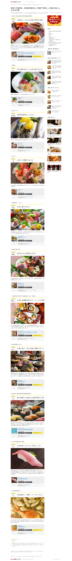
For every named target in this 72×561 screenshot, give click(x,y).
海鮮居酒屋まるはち (52, 41)
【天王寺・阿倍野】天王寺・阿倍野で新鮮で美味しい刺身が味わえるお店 (56, 77)
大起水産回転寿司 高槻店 (53, 44)
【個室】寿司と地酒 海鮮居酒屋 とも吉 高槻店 (23, 296)
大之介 (13, 156)
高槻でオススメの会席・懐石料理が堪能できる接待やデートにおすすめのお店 (56, 106)
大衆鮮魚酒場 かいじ (52, 45)
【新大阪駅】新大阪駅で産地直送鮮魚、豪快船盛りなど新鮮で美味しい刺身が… (56, 61)
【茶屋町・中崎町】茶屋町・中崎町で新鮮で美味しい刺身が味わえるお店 (56, 72)
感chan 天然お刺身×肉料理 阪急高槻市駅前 (22, 16)
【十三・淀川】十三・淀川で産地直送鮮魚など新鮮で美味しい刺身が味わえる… (56, 82)
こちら (60, 559)
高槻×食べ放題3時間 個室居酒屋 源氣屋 (21, 393)
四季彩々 (50, 33)
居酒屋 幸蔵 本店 (51, 38)
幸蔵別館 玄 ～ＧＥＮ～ (52, 37)
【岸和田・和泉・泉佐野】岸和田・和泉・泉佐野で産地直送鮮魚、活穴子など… (56, 67)
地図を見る (35, 59)
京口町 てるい (51, 34)
